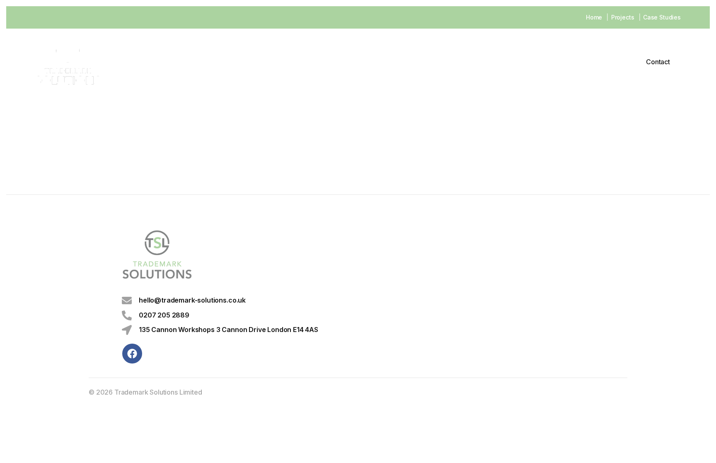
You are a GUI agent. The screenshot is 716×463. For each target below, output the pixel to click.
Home (594, 17)
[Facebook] (132, 354)
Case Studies (662, 17)
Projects (622, 17)
